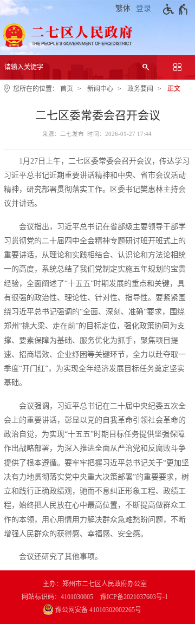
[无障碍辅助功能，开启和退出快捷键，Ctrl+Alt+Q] (176, 9)
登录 (143, 8)
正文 (173, 89)
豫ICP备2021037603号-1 (134, 597)
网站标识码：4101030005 (57, 597)
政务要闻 (140, 89)
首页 (66, 89)
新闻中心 (100, 89)
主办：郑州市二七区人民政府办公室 (95, 584)
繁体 (123, 8)
